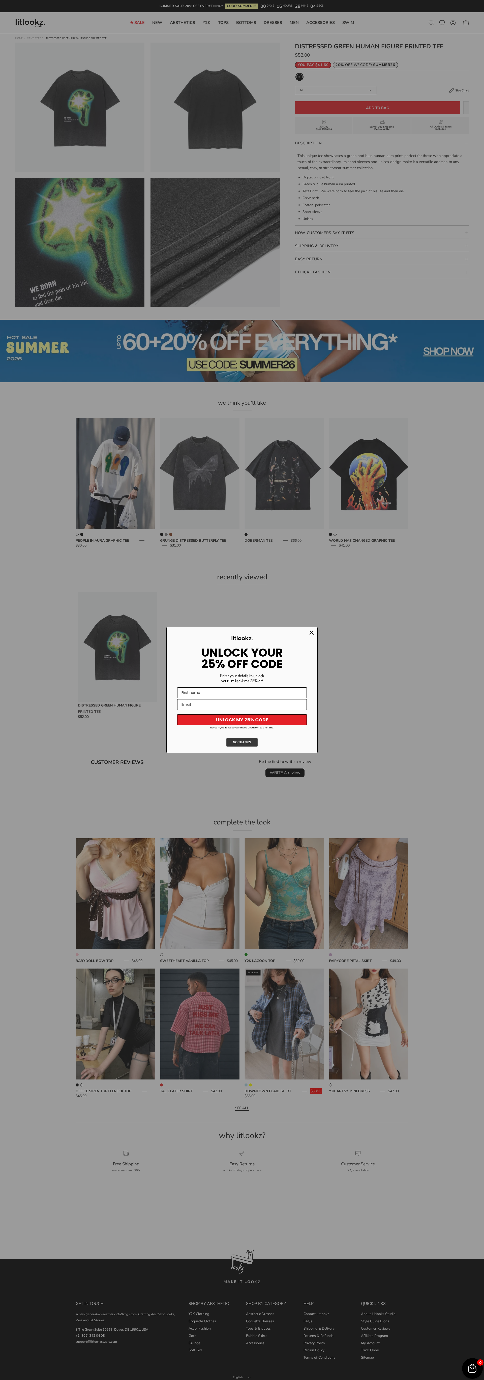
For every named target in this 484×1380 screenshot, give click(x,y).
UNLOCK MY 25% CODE (242, 720)
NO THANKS (242, 742)
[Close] (312, 633)
